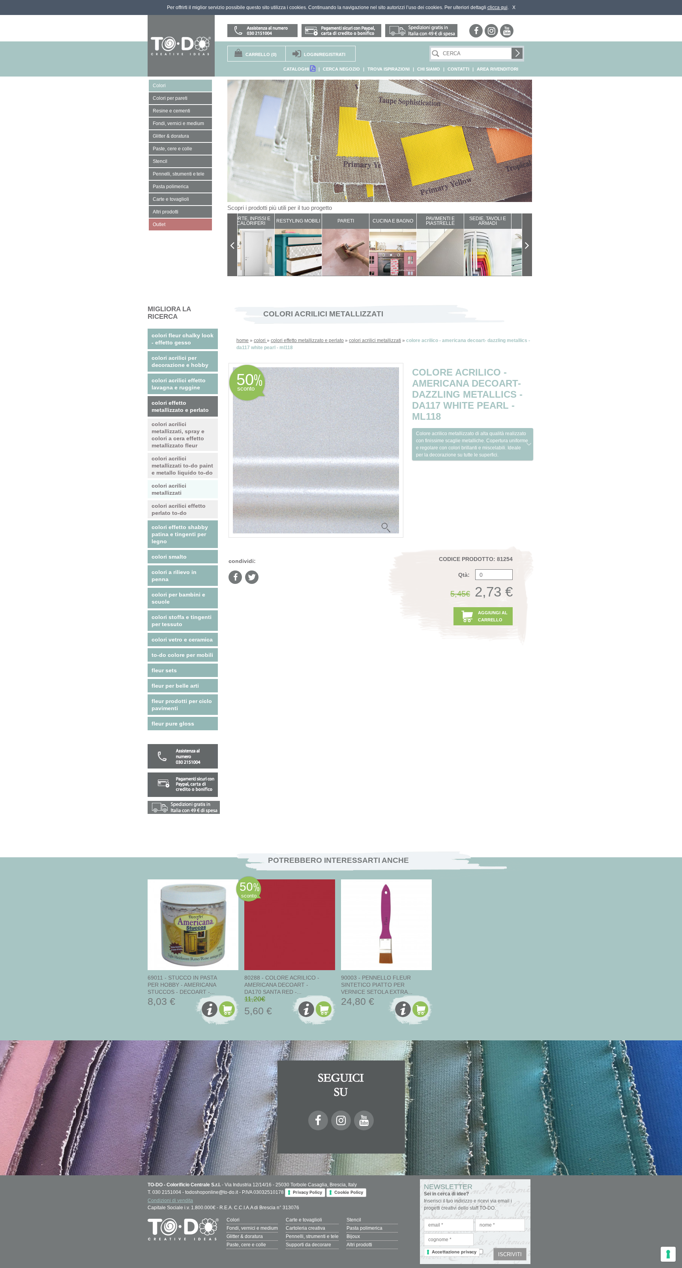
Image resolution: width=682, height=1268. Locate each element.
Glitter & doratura (245, 1236)
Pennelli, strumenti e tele (312, 1236)
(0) (261, 54)
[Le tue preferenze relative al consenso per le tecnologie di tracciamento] (668, 1254)
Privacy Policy (307, 1192)
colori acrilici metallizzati (375, 340)
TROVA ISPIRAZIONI (388, 69)
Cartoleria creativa (305, 1228)
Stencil (354, 1220)
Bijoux (353, 1236)
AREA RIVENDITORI (497, 69)
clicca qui (497, 7)
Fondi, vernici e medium (252, 1228)
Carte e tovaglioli (304, 1220)
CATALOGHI (296, 69)
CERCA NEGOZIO (341, 69)
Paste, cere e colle (246, 1244)
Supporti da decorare (308, 1244)
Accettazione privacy (454, 1252)
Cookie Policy (348, 1192)
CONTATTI (458, 69)
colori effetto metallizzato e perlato (307, 340)
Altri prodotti (359, 1244)
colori (260, 340)
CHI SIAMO (428, 69)
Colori (233, 1220)
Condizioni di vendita (170, 1200)
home (242, 340)
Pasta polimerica (364, 1228)
